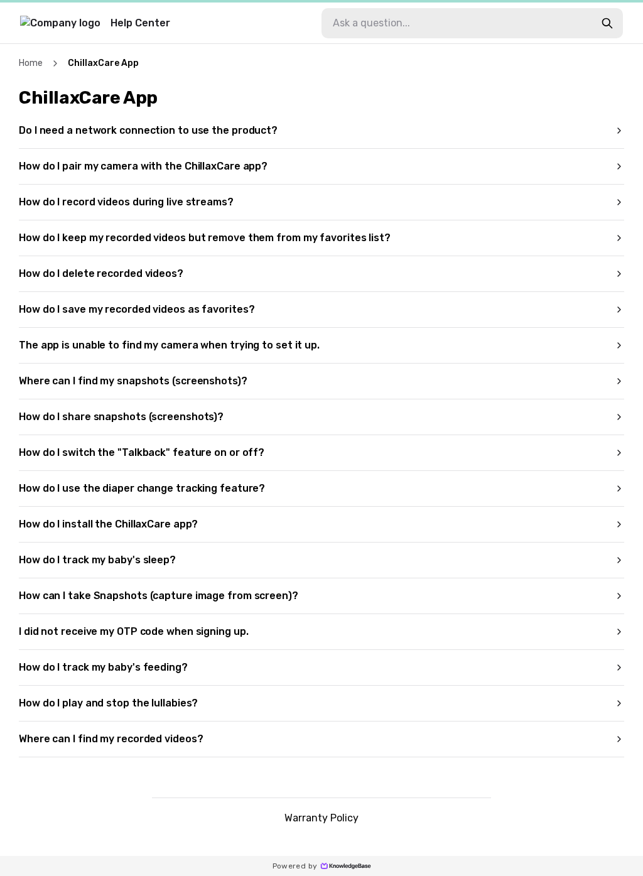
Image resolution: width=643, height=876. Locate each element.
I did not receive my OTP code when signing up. (133, 631)
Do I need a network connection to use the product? (148, 130)
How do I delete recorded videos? (101, 273)
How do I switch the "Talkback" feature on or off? (141, 452)
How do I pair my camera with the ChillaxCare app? (143, 166)
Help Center (140, 23)
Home (31, 63)
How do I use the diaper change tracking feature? (142, 488)
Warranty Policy (321, 818)
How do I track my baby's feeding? (103, 667)
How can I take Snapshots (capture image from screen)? (158, 596)
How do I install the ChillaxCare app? (108, 524)
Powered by (295, 866)
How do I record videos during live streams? (126, 202)
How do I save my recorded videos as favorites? (136, 309)
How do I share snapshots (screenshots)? (121, 417)
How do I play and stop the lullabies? (108, 703)
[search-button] (607, 23)
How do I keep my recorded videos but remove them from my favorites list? (205, 238)
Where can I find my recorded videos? (111, 739)
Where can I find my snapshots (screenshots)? (133, 381)
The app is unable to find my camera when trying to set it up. (169, 345)
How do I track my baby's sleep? (97, 560)
